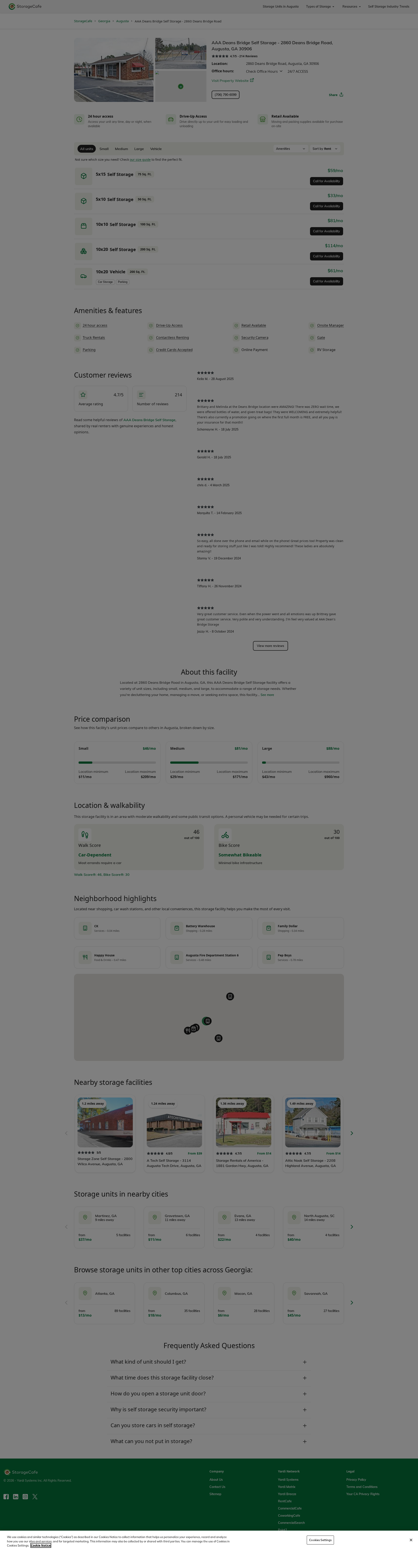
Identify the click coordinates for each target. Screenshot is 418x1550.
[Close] (411, 1540)
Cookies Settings (320, 1540)
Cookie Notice (41, 1545)
